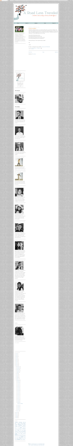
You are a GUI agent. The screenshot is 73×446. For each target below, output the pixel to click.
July (17, 373)
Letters (16, 430)
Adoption (35, 23)
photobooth (21, 434)
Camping (24, 424)
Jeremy (20, 428)
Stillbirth (18, 438)
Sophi (22, 436)
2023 (17, 353)
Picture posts (16, 435)
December (18, 366)
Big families (23, 423)
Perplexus (19, 434)
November (18, 368)
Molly (15, 432)
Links (45, 23)
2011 (17, 413)
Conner (16, 426)
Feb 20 (19, 387)
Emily (25, 426)
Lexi (18, 430)
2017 (17, 360)
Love (18, 431)
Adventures (20, 422)
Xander (18, 439)
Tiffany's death (24, 438)
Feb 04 (19, 406)
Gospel (18, 427)
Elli (23, 426)
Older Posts (56, 52)
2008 (17, 417)
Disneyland (19, 426)
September (18, 370)
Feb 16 (19, 391)
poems (19, 435)
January (18, 410)
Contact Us (54, 23)
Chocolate (16, 425)
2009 (17, 416)
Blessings (19, 424)
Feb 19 (19, 389)
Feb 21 (19, 386)
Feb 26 (19, 382)
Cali (22, 424)
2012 (17, 412)
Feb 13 (19, 395)
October (18, 369)
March (18, 378)
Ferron (16, 427)
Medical (24, 431)
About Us (26, 23)
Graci (21, 427)
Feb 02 (19, 407)
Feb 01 (19, 409)
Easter (21, 426)
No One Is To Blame (32, 28)
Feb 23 (19, 385)
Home (18, 23)
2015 (17, 363)
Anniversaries (19, 423)
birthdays (16, 424)
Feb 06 (19, 402)
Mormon (18, 432)
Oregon (20, 432)
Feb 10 (19, 399)
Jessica (24, 428)
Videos (16, 439)
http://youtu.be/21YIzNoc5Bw (46, 46)
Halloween (24, 427)
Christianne (20, 425)
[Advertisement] (20, 57)
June (17, 374)
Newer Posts (30, 52)
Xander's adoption (22, 439)
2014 (17, 364)
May (17, 376)
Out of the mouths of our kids (20, 433)
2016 (17, 361)
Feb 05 (19, 405)
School (19, 436)
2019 (17, 357)
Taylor (20, 438)
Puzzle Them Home (23, 435)
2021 (17, 355)
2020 (17, 356)
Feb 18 (19, 390)
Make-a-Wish (21, 431)
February (18, 380)
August (18, 372)
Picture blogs (24, 434)
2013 (17, 365)
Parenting (24, 433)
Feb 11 (19, 398)
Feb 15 (19, 393)
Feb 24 (19, 383)
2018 (17, 359)
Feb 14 (19, 394)
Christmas (24, 425)
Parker (16, 434)
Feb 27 (19, 381)
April (17, 377)
